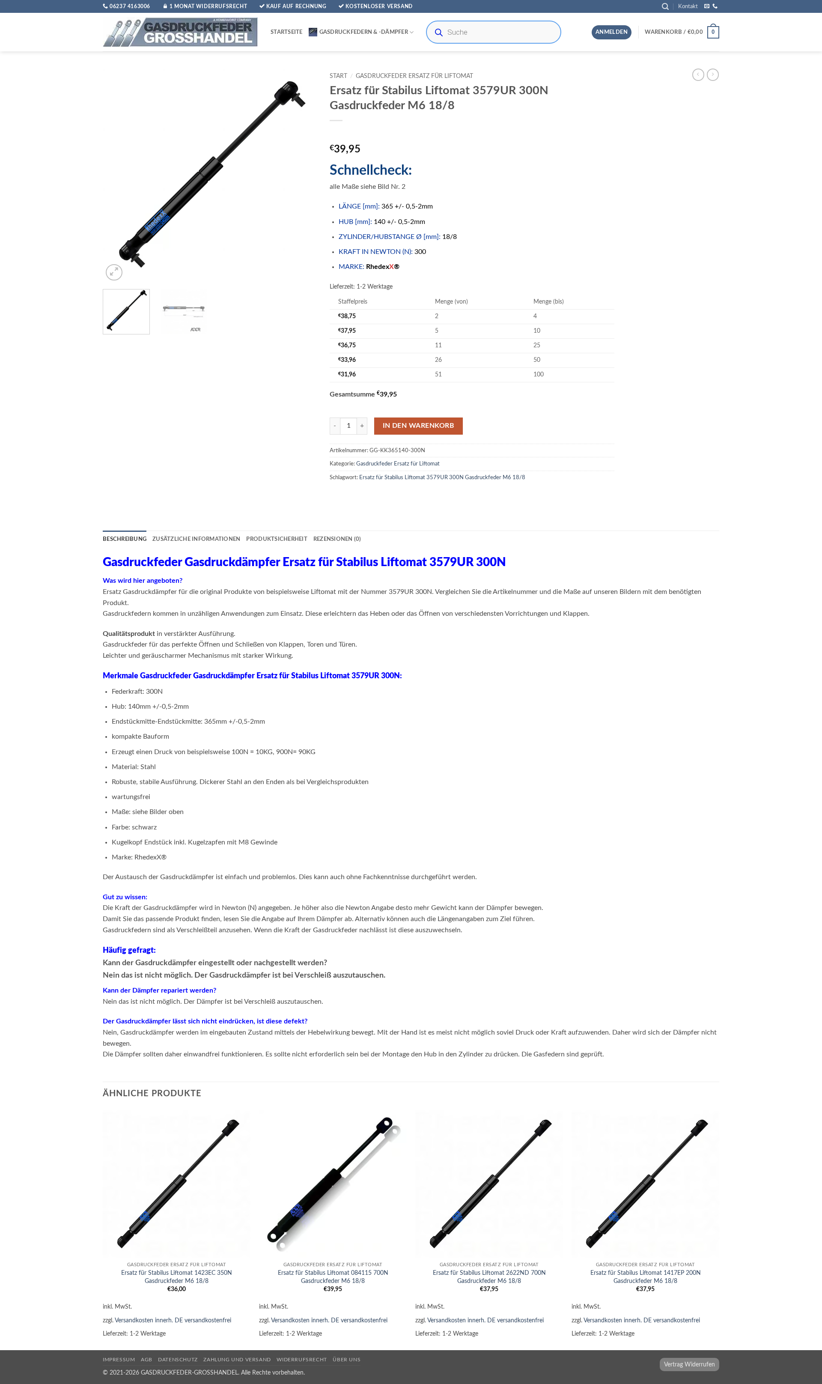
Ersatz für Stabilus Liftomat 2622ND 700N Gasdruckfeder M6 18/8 (489, 1277)
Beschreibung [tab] (124, 539)
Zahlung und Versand (237, 1359)
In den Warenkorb (418, 426)
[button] (665, 6)
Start (338, 76)
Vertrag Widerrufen (689, 1364)
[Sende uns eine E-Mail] (706, 6)
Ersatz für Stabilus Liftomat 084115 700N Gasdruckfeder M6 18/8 (333, 1277)
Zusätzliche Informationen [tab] (196, 539)
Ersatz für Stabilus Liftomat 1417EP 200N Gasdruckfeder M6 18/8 (645, 1277)
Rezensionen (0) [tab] (337, 539)
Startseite (287, 32)
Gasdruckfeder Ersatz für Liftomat (414, 76)
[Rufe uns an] (715, 6)
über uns (346, 1359)
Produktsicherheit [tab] (276, 539)
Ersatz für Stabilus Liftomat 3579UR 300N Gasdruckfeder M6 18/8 (442, 477)
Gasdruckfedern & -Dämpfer (363, 32)
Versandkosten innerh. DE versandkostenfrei (173, 1320)
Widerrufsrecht (302, 1359)
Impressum (119, 1359)
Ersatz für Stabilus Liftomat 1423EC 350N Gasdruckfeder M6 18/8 (176, 1277)
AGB (146, 1359)
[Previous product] (713, 75)
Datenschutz (178, 1359)
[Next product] (698, 75)
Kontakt (688, 6)
